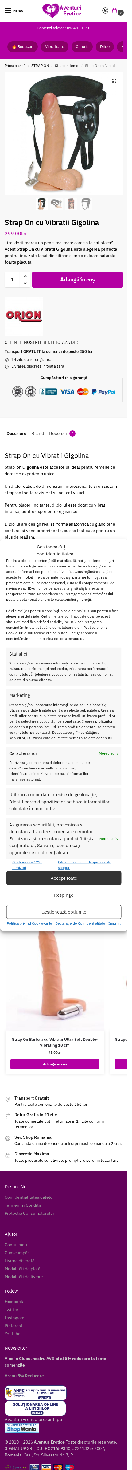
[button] (116, 10)
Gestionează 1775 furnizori (27, 865)
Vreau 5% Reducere (24, 1376)
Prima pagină (15, 65)
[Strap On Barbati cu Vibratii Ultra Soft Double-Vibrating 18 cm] (55, 971)
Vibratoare (54, 46)
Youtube (13, 1333)
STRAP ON (40, 65)
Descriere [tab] (16, 433)
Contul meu (16, 1244)
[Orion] (24, 316)
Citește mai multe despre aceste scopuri (84, 865)
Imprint (114, 923)
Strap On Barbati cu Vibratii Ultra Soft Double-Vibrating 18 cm (55, 1042)
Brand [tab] (37, 433)
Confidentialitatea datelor (29, 1197)
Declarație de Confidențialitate (80, 923)
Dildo (105, 46)
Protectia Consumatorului (29, 1213)
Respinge (63, 895)
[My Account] (105, 11)
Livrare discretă (19, 1260)
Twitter (11, 1309)
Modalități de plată (22, 1268)
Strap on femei (67, 65)
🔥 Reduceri (22, 46)
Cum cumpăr (17, 1252)
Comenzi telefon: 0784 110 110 (63, 28)
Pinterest (13, 1325)
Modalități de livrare (24, 1276)
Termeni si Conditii (23, 1205)
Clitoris (82, 46)
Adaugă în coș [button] (55, 1064)
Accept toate (64, 878)
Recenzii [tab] (61, 433)
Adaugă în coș (77, 279)
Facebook (14, 1301)
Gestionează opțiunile (63, 912)
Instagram (14, 1317)
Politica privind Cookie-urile (29, 923)
